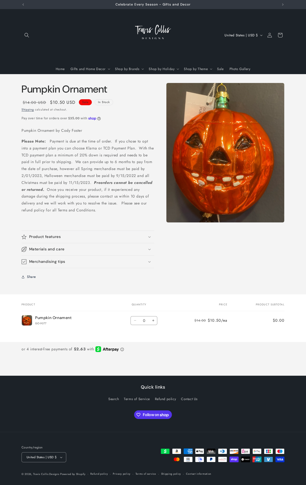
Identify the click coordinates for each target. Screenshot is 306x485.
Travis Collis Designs (46, 474)
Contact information (198, 474)
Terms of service (146, 474)
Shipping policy (171, 474)
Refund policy (165, 399)
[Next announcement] (283, 4)
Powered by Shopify (73, 474)
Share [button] (31, 276)
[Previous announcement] (23, 4)
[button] (27, 35)
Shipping (28, 109)
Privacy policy (122, 474)
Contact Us (189, 399)
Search (113, 399)
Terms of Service (137, 399)
